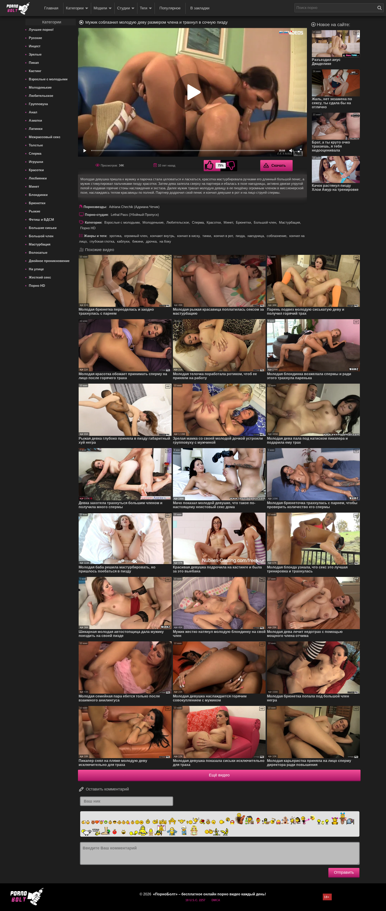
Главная (51, 8)
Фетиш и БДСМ (41, 219)
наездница (256, 236)
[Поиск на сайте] (381, 8)
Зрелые (35, 54)
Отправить (344, 872)
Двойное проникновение (49, 261)
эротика (115, 236)
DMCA (216, 900)
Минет (34, 186)
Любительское (41, 96)
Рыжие (34, 211)
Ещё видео (219, 775)
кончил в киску (188, 236)
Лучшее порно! (41, 29)
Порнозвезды (95, 207)
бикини (137, 241)
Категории (75, 8)
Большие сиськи (43, 228)
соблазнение (276, 236)
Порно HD (37, 285)
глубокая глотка (102, 241)
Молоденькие (40, 87)
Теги (143, 8)
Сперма (35, 153)
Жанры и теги (95, 236)
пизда (240, 236)
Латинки (35, 129)
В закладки (200, 8)
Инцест (34, 46)
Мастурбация (39, 244)
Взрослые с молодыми (48, 79)
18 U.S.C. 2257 (195, 900)
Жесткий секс (40, 277)
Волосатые (38, 252)
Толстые (36, 145)
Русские (35, 38)
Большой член (41, 236)
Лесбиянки (38, 178)
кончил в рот (223, 236)
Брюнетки (37, 203)
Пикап (34, 62)
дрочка (151, 241)
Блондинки (38, 195)
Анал (33, 112)
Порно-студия (96, 214)
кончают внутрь (162, 236)
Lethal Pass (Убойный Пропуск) (135, 214)
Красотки (36, 170)
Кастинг (35, 71)
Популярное (169, 8)
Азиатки (35, 120)
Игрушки (36, 162)
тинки (206, 236)
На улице (36, 269)
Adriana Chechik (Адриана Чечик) (134, 207)
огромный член (135, 236)
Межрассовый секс (44, 137)
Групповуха (38, 104)
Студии (123, 8)
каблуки (123, 241)
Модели (100, 8)
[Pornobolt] (18, 8)
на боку (165, 241)
